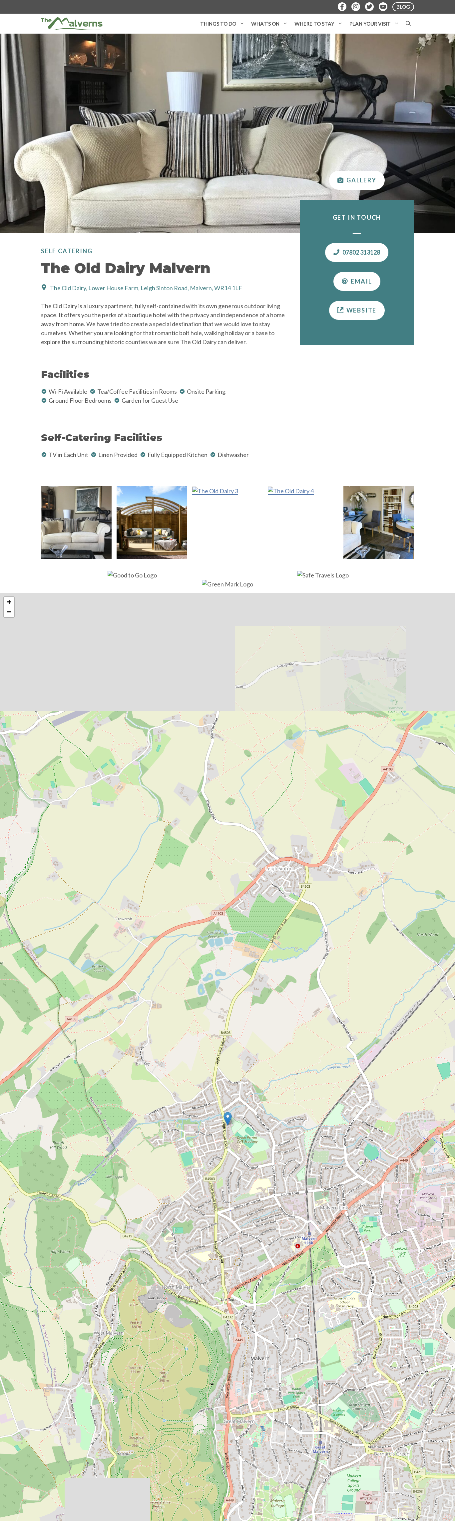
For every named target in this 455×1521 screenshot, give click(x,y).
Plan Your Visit (370, 24)
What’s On (265, 24)
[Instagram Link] (355, 6)
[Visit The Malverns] (72, 24)
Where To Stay (314, 24)
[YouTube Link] (383, 6)
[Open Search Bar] (408, 24)
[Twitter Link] (369, 6)
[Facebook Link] (342, 6)
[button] (242, 24)
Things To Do (218, 24)
